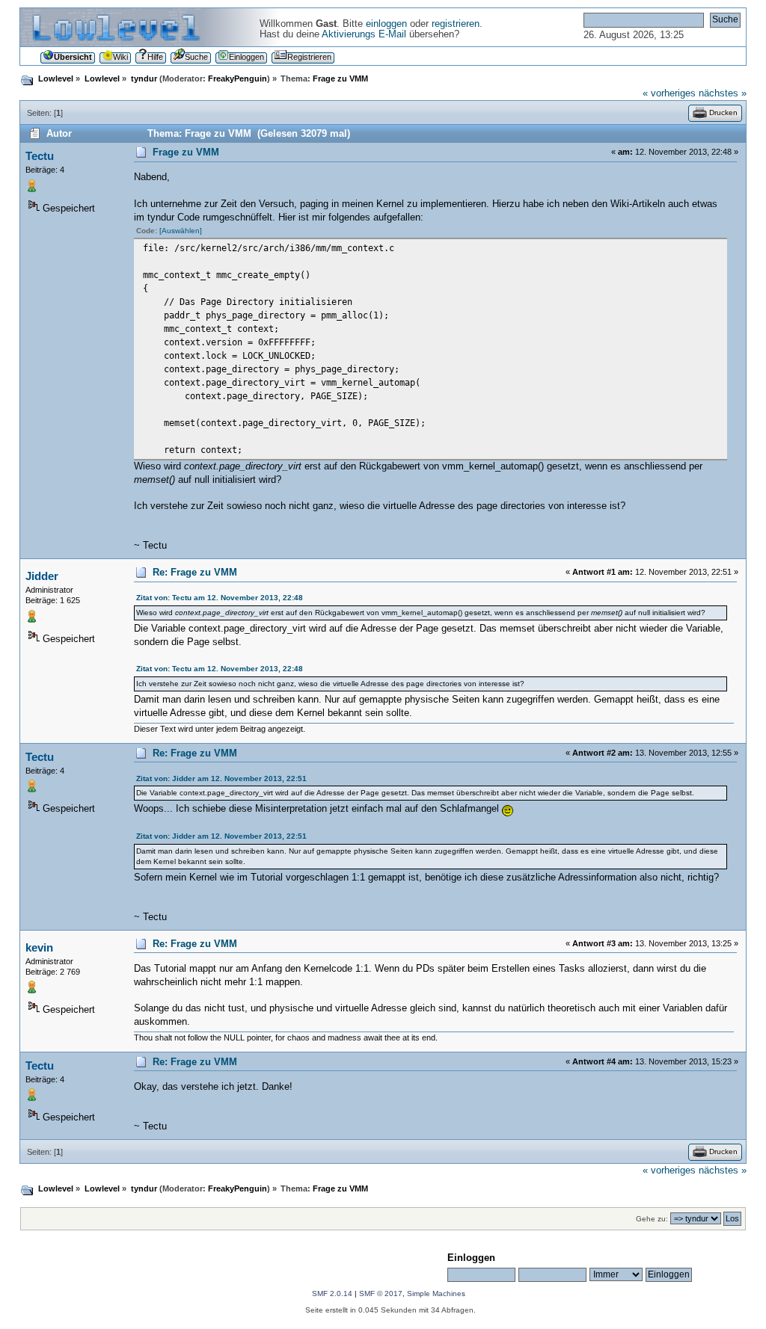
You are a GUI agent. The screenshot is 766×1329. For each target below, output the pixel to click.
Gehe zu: (652, 1219)
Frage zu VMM (186, 152)
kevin (39, 947)
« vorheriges (669, 93)
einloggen (386, 24)
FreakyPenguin (237, 78)
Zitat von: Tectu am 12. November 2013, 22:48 (219, 597)
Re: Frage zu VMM (195, 572)
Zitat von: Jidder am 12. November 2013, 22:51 (221, 778)
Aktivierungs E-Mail (364, 34)
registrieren (455, 24)
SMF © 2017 (380, 1293)
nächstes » (723, 93)
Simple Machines (436, 1293)
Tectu (39, 155)
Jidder (41, 576)
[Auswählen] (180, 230)
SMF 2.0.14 (332, 1293)
